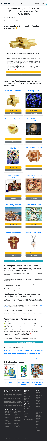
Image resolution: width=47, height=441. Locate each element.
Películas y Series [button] (43, 2)
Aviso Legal (26, 401)
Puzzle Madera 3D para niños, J (13, 91)
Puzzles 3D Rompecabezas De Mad (13, 204)
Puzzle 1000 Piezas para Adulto (33, 119)
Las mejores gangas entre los (21, 358)
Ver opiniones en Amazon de (23, 342)
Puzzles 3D (26, 408)
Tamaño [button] (31, 1)
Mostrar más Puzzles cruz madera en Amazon (23, 260)
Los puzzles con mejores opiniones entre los (22, 353)
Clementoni (32, 278)
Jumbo (34, 315)
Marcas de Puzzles (28, 406)
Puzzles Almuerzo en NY (38, 426)
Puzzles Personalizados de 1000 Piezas (8, 422)
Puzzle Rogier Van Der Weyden (13, 176)
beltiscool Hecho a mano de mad (13, 233)
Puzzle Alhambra (17, 420)
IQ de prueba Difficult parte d (34, 147)
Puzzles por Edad (28, 410)
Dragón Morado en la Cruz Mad (34, 91)
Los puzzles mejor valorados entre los (23, 350)
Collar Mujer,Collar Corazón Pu (33, 233)
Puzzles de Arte (39, 395)
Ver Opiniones (24, 74)
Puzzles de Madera (28, 419)
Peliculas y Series (28, 417)
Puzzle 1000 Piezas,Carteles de (34, 176)
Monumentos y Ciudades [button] (36, 2)
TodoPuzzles (28, 438)
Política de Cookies (28, 396)
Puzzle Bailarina (8, 427)
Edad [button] (27, 1)
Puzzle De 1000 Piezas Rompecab (13, 148)
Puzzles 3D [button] (22, 2)
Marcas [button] (18, 1)
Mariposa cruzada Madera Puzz (34, 204)
